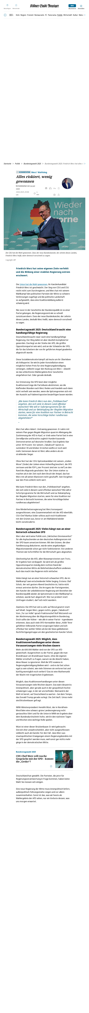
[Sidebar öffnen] (11, 15)
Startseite (7, 163)
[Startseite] (44, 6)
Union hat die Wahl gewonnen (33, 284)
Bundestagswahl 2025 (32, 163)
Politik (17, 163)
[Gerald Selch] (66, 183)
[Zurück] (5, 15)
